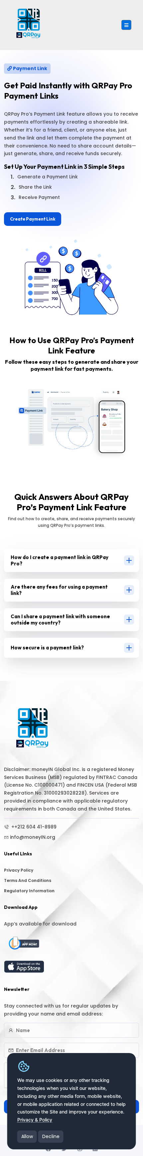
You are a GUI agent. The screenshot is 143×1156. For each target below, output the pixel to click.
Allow (27, 1136)
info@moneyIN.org (32, 837)
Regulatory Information (29, 891)
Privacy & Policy (34, 1119)
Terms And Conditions (27, 880)
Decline (51, 1136)
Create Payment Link (32, 219)
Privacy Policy (18, 870)
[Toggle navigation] (126, 25)
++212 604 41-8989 (33, 826)
